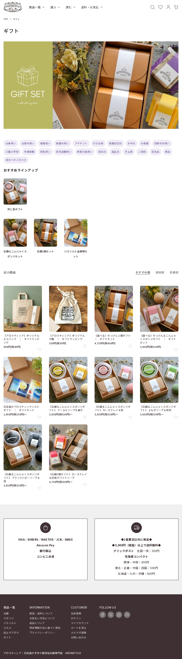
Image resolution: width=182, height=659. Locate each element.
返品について (37, 623)
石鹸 (6, 613)
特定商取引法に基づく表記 (45, 627)
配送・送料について (41, 613)
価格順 (160, 272)
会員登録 (76, 613)
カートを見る (78, 627)
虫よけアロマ (11, 632)
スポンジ (9, 618)
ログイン (76, 618)
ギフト (16, 18)
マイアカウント (80, 623)
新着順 (174, 272)
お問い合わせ (78, 637)
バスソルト (10, 623)
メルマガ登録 (78, 632)
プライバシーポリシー (42, 632)
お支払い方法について (42, 618)
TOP (6, 18)
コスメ (7, 627)
